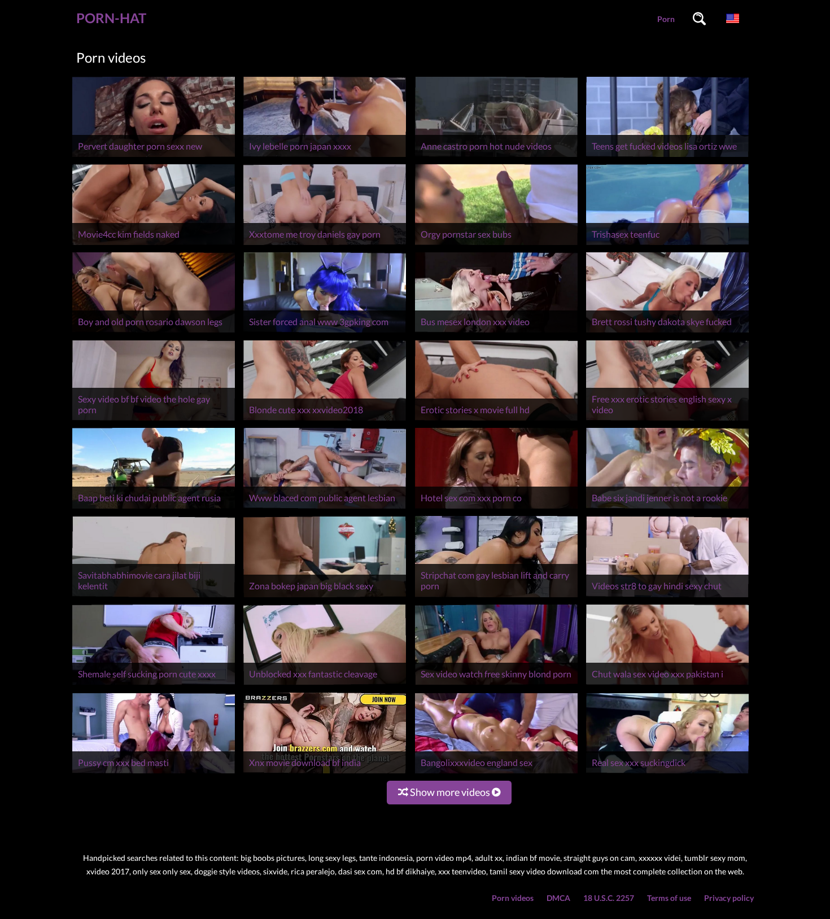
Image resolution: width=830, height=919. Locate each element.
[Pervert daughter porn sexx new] (153, 156)
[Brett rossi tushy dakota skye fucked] (667, 332)
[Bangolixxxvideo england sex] (496, 773)
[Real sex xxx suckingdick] (667, 773)
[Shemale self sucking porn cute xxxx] (153, 684)
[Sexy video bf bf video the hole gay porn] (153, 420)
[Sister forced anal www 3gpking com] (324, 332)
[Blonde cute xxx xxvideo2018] (324, 420)
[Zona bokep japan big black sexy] (324, 597)
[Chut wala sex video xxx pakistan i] (667, 684)
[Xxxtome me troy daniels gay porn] (324, 244)
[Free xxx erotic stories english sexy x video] (667, 420)
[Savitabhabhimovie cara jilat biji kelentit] (153, 597)
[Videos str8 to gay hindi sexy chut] (667, 597)
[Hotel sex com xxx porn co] (496, 508)
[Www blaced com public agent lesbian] (324, 508)
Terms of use (669, 898)
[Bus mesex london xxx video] (496, 332)
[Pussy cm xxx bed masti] (153, 773)
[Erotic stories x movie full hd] (496, 420)
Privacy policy (729, 898)
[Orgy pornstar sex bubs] (496, 244)
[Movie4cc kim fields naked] (153, 244)
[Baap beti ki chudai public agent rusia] (153, 508)
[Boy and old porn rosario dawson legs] (153, 332)
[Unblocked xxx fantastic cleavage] (324, 684)
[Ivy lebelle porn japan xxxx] (324, 156)
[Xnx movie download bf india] (324, 773)
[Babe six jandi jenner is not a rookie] (667, 508)
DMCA (558, 898)
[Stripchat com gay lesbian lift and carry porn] (496, 597)
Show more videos (450, 792)
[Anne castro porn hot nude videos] (496, 156)
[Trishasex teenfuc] (667, 244)
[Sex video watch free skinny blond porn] (496, 684)
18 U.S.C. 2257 (608, 898)
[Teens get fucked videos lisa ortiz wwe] (667, 156)
